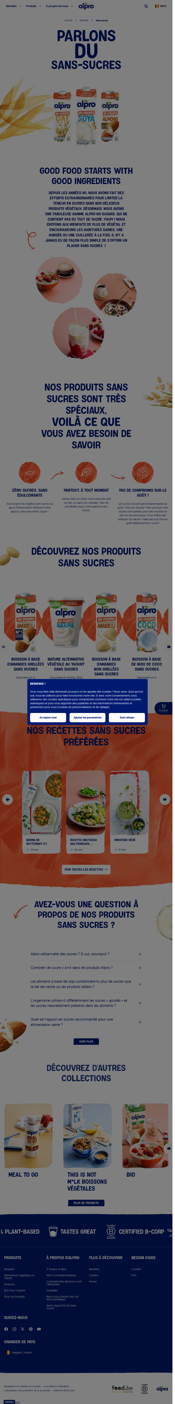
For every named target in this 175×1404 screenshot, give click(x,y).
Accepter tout (48, 717)
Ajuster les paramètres (88, 717)
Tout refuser (127, 717)
